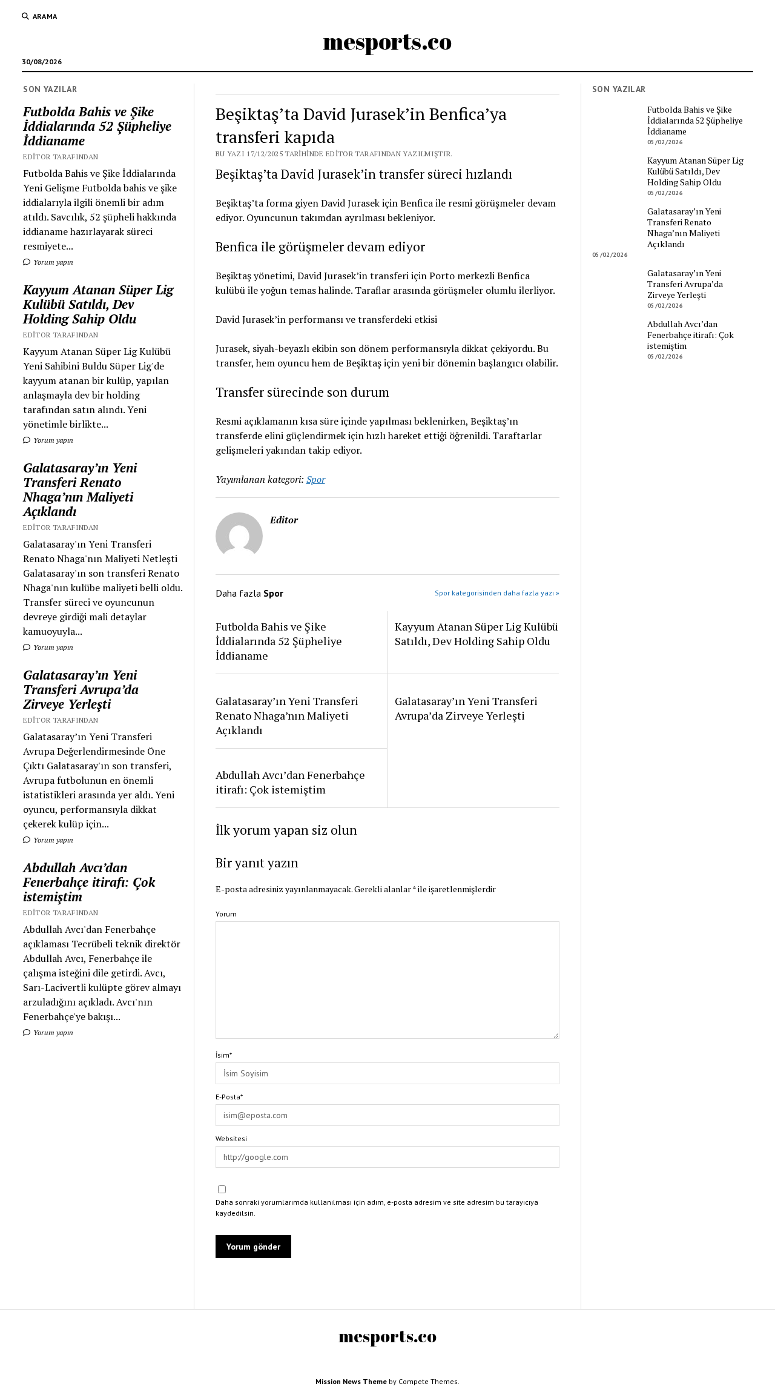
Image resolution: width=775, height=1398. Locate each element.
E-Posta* (229, 1096)
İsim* (224, 1054)
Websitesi (231, 1138)
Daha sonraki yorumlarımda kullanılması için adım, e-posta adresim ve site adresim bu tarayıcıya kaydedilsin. (377, 1207)
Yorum (226, 913)
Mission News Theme (351, 1381)
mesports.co (387, 40)
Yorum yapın (52, 262)
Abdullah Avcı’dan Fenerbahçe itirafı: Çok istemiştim (89, 882)
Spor (315, 479)
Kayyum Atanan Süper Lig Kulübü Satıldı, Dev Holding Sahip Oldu (98, 304)
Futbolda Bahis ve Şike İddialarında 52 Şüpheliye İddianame (97, 126)
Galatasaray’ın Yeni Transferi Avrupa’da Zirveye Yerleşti (81, 689)
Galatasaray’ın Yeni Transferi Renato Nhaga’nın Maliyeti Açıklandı (80, 489)
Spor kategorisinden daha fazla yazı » (497, 592)
